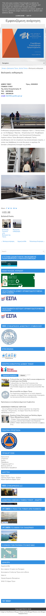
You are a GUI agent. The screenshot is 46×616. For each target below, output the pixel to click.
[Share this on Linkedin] (16, 208)
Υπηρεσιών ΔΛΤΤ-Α (7, 464)
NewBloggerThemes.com (32, 612)
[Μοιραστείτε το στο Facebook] (9, 212)
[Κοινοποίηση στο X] (7, 212)
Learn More (20, 16)
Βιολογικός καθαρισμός (12, 73)
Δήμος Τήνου (5, 476)
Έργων (3, 460)
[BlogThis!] (5, 212)
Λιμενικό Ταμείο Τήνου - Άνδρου (11, 477)
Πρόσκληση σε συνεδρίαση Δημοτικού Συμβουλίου (18, 402)
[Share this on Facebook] (7, 208)
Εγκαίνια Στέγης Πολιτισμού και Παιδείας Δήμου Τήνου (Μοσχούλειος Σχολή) (26, 416)
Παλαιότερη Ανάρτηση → (37, 241)
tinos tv (3, 575)
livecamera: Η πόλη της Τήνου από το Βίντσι (15, 572)
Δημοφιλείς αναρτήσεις (10, 375)
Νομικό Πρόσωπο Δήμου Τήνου (10, 479)
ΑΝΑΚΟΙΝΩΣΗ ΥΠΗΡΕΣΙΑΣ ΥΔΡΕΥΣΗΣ (13, 407)
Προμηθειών (5, 462)
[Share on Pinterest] (14, 208)
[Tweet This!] (9, 208)
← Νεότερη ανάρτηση (7, 241)
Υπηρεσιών (4, 458)
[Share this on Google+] (11, 208)
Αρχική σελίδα (22, 241)
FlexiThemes (10, 612)
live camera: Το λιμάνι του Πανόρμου (12, 569)
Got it (29, 16)
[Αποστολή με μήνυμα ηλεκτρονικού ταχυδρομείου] (3, 212)
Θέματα (23, 375)
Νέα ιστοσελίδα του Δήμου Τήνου (21, 391)
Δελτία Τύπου (23, 68)
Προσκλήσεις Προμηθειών (9, 467)
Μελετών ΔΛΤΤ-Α (6, 466)
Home (4, 68)
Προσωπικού (5, 457)
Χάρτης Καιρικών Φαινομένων (10, 578)
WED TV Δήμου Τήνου (8, 581)
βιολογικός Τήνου (12, 68)
